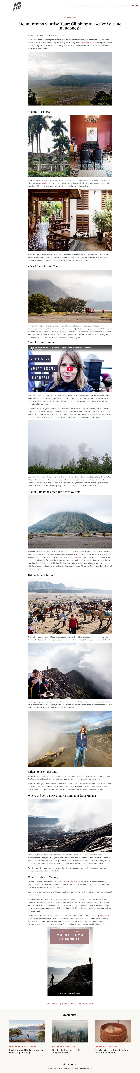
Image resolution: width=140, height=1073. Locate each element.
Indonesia (55, 1004)
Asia (47, 1004)
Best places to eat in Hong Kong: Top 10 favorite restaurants (111, 1051)
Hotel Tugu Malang (60, 899)
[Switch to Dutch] (133, 8)
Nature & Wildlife (69, 1004)
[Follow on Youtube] (71, 1064)
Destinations (70, 6)
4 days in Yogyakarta (86, 43)
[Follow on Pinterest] (68, 1064)
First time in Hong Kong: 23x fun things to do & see (66, 1051)
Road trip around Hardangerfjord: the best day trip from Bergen (26, 1051)
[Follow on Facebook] (75, 1064)
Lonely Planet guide (79, 557)
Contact (126, 6)
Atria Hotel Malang (76, 882)
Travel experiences (86, 1004)
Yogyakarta (45, 183)
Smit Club (89, 1068)
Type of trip (97, 6)
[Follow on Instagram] (64, 1064)
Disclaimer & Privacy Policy (71, 1068)
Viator (91, 868)
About (119, 6)
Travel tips (84, 6)
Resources (110, 6)
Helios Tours (88, 855)
